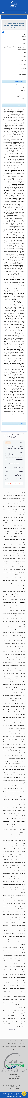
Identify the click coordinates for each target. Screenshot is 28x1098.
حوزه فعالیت (23, 60)
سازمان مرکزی (23, 43)
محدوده (22, 90)
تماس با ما (13, 1049)
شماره (24, 39)
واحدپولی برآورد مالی (19, 85)
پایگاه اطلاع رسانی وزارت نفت (14, 1080)
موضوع (24, 56)
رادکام (14, 1096)
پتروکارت (11, 1041)
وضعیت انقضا (22, 74)
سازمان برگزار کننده (21, 453)
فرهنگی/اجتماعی (21, 1046)
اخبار (15, 1041)
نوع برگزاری (23, 52)
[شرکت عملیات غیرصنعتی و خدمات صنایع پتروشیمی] (14, 4)
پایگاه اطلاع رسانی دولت (14, 1078)
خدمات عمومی (13, 1046)
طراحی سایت (18, 1096)
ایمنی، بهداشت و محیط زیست (9, 1043)
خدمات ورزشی (5, 1046)
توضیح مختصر (22, 64)
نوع (25, 34)
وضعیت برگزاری (20, 96)
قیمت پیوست (22, 68)
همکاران (5, 1041)
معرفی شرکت (20, 1041)
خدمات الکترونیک (21, 1043)
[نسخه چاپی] (3, 32)
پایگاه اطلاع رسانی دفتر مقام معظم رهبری (14, 1076)
